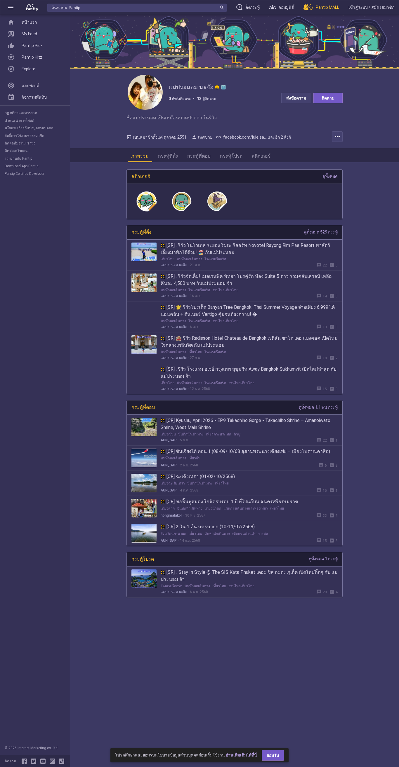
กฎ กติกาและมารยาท (21, 113)
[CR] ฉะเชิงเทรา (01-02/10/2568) (200, 476)
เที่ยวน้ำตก (213, 508)
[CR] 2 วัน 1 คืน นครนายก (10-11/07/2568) (210, 526)
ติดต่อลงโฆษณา (17, 151)
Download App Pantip (21, 166)
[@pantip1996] (61, 761)
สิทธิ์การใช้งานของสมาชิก (24, 136)
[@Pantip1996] (34, 761)
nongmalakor (171, 515)
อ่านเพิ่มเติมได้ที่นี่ (241, 755)
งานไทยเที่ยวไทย (225, 290)
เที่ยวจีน (194, 458)
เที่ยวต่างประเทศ (218, 434)
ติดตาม (328, 98)
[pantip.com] (31, 7)
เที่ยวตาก (168, 508)
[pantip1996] (44, 761)
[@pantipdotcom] (53, 761)
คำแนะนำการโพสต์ (19, 120)
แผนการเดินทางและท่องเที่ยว (245, 508)
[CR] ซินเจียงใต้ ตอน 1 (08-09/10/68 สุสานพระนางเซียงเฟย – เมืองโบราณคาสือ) (248, 451)
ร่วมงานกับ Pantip (18, 158)
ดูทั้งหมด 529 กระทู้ (321, 232)
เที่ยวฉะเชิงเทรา (173, 483)
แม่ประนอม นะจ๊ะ (174, 265)
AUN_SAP (169, 440)
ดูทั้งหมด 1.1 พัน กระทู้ (318, 407)
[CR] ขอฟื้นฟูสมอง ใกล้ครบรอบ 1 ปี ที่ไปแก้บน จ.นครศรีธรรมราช (232, 501)
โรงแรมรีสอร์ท (215, 259)
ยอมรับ (273, 755)
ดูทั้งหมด (330, 176)
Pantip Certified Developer (24, 174)
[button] (10, 7)
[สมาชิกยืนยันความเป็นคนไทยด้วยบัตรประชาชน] (217, 87)
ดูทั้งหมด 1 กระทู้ (323, 559)
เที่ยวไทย (167, 259)
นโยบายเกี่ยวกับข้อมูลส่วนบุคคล (29, 128)
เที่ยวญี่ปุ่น (168, 434)
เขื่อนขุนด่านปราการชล (250, 533)
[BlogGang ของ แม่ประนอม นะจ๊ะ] (223, 87)
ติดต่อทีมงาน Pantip (20, 143)
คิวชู (237, 434)
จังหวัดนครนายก (173, 533)
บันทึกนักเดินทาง (189, 259)
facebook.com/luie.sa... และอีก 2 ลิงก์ (253, 137)
